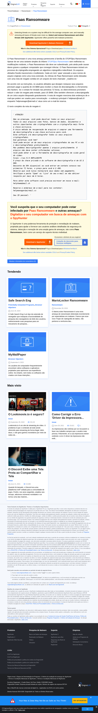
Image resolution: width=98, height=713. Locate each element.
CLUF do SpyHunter (13, 654)
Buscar (71, 4)
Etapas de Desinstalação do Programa (29, 676)
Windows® (67, 48)
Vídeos (31, 640)
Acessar (87, 4)
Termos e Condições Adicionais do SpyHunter (22, 678)
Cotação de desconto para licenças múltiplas (67, 242)
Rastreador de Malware (36, 637)
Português (79, 4)
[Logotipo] (13, 4)
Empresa (62, 4)
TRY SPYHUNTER (79, 700)
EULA (55, 52)
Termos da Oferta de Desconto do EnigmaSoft (21, 665)
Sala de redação (78, 634)
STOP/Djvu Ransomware (58, 62)
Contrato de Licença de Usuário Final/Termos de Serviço (64, 616)
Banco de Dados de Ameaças (38, 634)
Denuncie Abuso (78, 644)
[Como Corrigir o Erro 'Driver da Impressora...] (71, 401)
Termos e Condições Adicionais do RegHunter (51, 678)
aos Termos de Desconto (45, 550)
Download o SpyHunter (35, 242)
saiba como (76, 550)
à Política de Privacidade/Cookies (27, 550)
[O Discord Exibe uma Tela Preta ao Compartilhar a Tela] (27, 456)
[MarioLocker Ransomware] (71, 287)
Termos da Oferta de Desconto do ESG (19, 668)
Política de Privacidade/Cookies (41, 603)
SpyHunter (10, 634)
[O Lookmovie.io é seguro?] (27, 401)
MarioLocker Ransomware (70, 300)
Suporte (52, 4)
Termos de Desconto (57, 603)
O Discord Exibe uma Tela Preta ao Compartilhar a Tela (25, 473)
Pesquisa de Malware (43, 4)
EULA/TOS (29, 603)
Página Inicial (25, 4)
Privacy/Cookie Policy (67, 52)
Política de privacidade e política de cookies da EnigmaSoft (25, 660)
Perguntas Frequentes (53, 618)
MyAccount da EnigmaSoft (56, 584)
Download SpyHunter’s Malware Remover (46, 43)
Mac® (75, 48)
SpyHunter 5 (54, 634)
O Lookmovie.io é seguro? (26, 414)
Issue (10, 419)
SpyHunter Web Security (14, 640)
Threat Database (13, 11)
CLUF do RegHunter (13, 657)
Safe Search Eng (19, 300)
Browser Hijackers (15, 359)
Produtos (34, 4)
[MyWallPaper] (27, 341)
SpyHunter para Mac (57, 637)
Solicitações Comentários (80, 642)
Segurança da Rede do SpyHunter (58, 641)
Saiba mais (21, 710)
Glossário (32, 642)
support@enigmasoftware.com (15, 584)
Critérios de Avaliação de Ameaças (70, 618)
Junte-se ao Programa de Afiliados (80, 638)
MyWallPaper (17, 354)
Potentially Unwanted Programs (21, 305)
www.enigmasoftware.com (24, 572)
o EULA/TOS (13, 550)
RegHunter (54, 644)
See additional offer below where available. (37, 52)
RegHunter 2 (11, 637)
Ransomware (26, 11)
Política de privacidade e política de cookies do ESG (23, 662)
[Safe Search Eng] (27, 287)
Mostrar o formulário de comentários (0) (22, 261)
